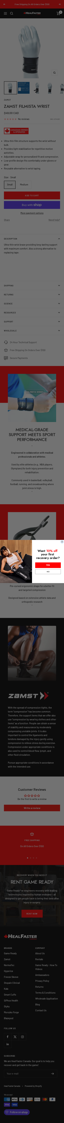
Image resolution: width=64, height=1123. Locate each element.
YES (48, 565)
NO (48, 571)
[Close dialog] (62, 542)
